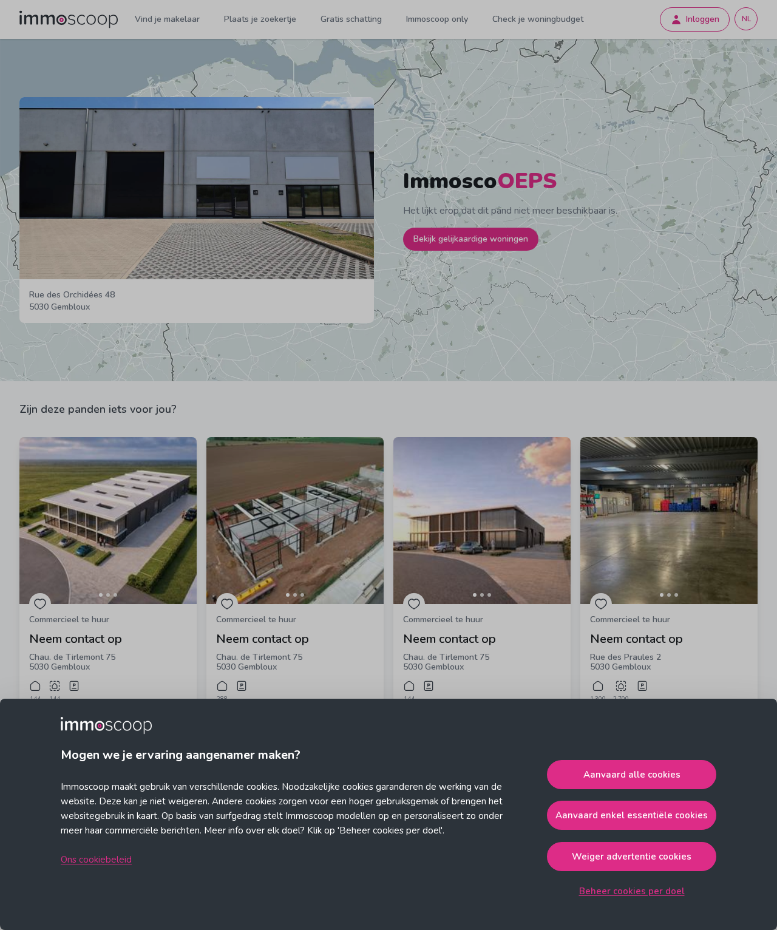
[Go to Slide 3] (115, 595)
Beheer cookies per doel (632, 891)
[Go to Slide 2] (108, 595)
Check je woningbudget (537, 19)
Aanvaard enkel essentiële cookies (631, 815)
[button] (108, 520)
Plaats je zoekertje (260, 19)
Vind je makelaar (167, 19)
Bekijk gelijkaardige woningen (470, 239)
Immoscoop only (437, 19)
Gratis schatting (351, 19)
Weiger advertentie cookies (631, 856)
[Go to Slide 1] (101, 595)
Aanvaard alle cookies (631, 775)
